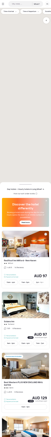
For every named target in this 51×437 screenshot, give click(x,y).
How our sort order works (24, 193)
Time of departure (29, 11)
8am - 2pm (11, 343)
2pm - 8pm (40, 282)
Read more (26, 222)
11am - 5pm (25, 282)
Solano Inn (25, 320)
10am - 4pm (11, 282)
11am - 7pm (40, 343)
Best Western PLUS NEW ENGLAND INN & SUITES (25, 383)
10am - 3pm (25, 407)
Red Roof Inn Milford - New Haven (25, 259)
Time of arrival (8, 11)
